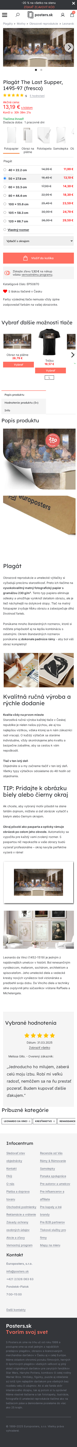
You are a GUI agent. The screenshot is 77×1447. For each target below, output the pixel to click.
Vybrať (18, 364)
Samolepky (47, 1168)
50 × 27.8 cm (17, 178)
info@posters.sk (17, 1271)
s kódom (27, 107)
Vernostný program (19, 1245)
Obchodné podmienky (21, 1207)
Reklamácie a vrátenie (21, 1214)
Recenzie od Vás (51, 1153)
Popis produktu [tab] (14, 394)
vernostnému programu (37, 274)
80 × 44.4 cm (17, 195)
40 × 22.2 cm (17, 170)
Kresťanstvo (43, 1121)
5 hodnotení (37, 95)
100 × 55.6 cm (18, 204)
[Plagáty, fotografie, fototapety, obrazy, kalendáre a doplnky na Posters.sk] (40, 14)
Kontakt (11, 1168)
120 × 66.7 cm (18, 221)
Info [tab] (7, 410)
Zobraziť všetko (39, 1047)
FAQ (9, 1176)
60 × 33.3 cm (17, 187)
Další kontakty (16, 1309)
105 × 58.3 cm (18, 212)
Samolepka (60, 148)
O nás (10, 1183)
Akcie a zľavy (15, 1237)
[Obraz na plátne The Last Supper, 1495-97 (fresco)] (17, 341)
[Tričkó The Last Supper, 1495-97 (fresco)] (49, 342)
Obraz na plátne (28, 150)
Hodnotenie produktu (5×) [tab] (21, 402)
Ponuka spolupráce (53, 1176)
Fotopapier (11, 148)
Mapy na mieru (50, 1245)
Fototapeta (44, 148)
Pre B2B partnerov (52, 1222)
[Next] (69, 47)
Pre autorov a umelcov (55, 1183)
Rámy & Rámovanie (53, 1160)
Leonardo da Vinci (15, 1121)
